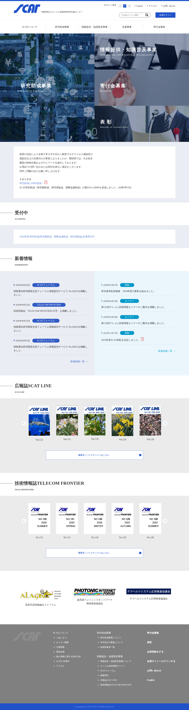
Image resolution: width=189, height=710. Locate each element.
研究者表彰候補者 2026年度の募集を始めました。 (128, 291)
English (139, 6)
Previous (24, 423)
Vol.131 (67, 439)
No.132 (39, 537)
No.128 (150, 537)
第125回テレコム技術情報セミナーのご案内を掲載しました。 (133, 307)
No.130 (94, 537)
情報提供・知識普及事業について (115, 661)
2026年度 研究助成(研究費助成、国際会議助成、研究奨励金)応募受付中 (57, 236)
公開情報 (60, 647)
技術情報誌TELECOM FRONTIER (115, 685)
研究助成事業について (110, 637)
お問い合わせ (169, 6)
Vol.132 (39, 440)
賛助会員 (60, 652)
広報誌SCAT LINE (108, 680)
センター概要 (62, 642)
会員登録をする (155, 651)
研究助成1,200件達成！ (31, 183)
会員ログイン (165, 15)
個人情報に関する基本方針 (68, 656)
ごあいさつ (61, 637)
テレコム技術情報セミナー (112, 666)
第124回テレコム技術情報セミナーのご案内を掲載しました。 (133, 323)
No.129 (122, 537)
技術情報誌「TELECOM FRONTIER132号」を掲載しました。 (46, 311)
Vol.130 (94, 439)
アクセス (153, 6)
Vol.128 (150, 439)
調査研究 (104, 675)
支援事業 (127, 27)
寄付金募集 (159, 27)
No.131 (67, 537)
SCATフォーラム (108, 670)
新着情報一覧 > (79, 361)
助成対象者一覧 (107, 647)
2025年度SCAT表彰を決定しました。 (120, 340)
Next (165, 423)
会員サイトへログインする (161, 661)
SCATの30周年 (63, 661)
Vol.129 (122, 439)
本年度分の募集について (111, 642)
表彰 (149, 642)
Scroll (94, 138)
